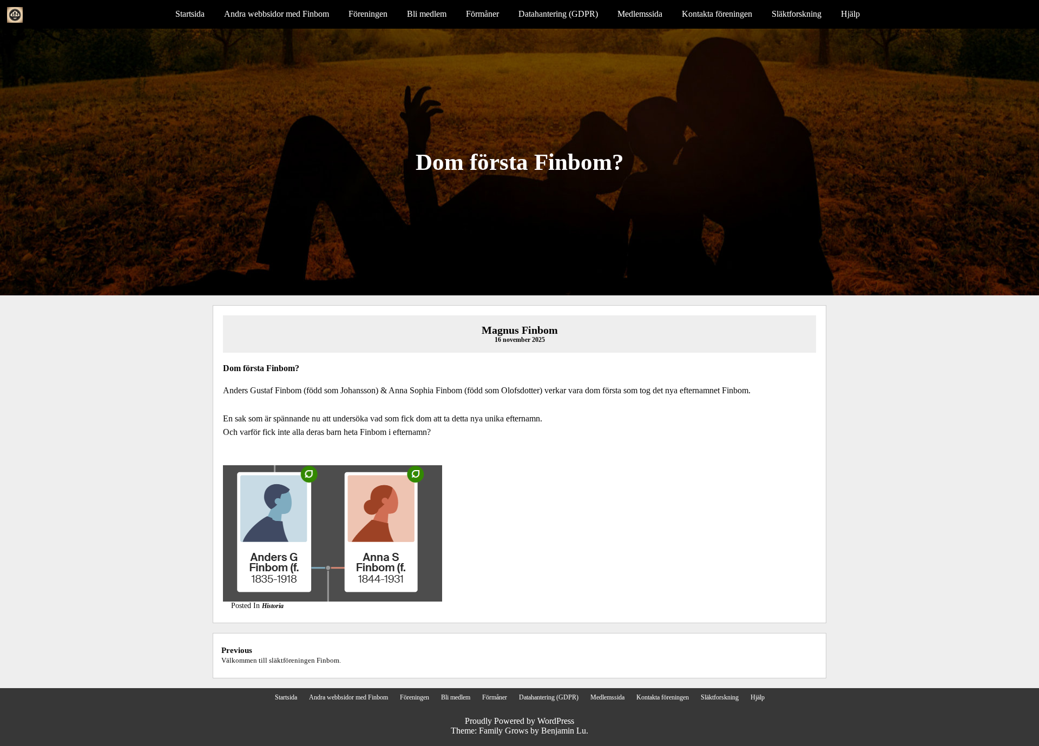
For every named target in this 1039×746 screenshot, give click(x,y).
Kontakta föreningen (717, 13)
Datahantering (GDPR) (558, 13)
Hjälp (850, 13)
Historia (273, 606)
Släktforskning (796, 13)
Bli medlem (426, 13)
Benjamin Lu (563, 730)
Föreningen (367, 13)
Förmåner (482, 13)
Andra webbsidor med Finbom (276, 13)
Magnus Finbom (520, 330)
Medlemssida (639, 13)
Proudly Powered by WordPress (519, 720)
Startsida (190, 13)
